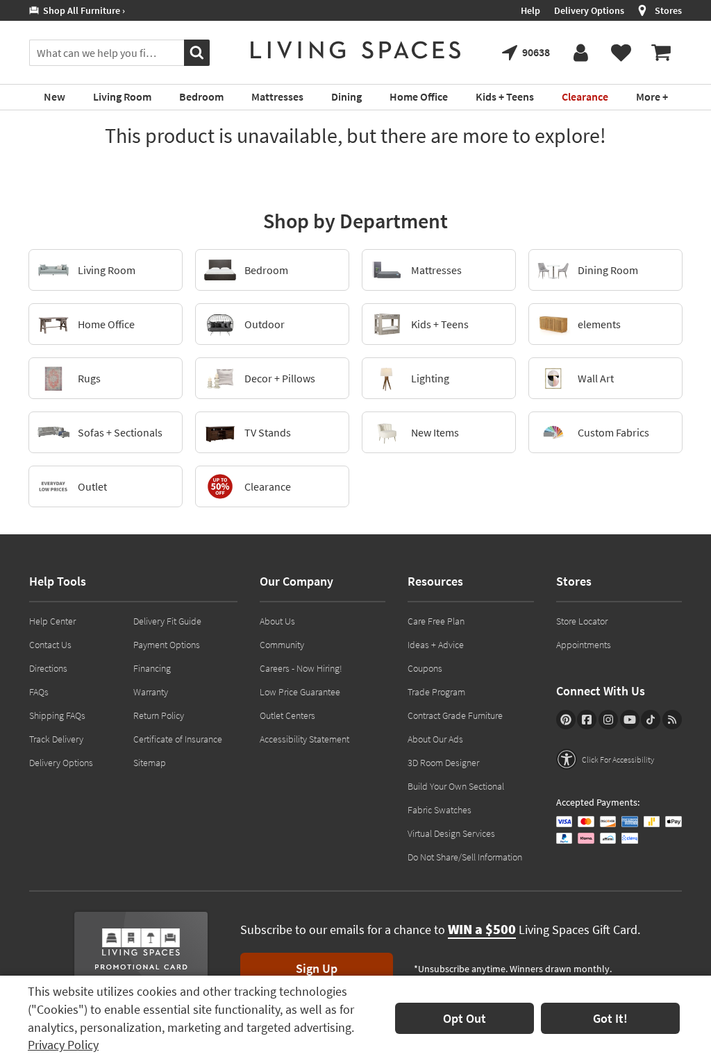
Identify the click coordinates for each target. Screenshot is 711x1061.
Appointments (583, 644)
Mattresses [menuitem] (277, 96)
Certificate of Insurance (177, 739)
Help (530, 10)
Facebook (586, 719)
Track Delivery (56, 739)
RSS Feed (672, 719)
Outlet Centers (287, 715)
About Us (277, 621)
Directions (48, 668)
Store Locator (582, 621)
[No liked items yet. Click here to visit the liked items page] (620, 53)
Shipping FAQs (57, 715)
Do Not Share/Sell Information (465, 857)
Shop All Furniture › (82, 10)
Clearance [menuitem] (585, 96)
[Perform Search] (197, 53)
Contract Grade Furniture (455, 715)
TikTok (650, 719)
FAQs (39, 692)
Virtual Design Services (451, 833)
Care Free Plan (436, 621)
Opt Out (464, 1018)
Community (282, 644)
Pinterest (566, 719)
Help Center (52, 621)
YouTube (629, 719)
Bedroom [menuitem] (201, 96)
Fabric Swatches (439, 810)
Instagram (608, 719)
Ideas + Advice (436, 644)
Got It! (610, 1018)
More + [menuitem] (652, 96)
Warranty (150, 692)
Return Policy (158, 715)
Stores (668, 10)
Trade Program (436, 692)
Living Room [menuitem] (122, 96)
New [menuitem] (54, 96)
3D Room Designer (443, 762)
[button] (605, 759)
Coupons (425, 668)
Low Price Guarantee (300, 692)
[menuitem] (661, 53)
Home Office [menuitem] (419, 96)
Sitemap (149, 762)
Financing (152, 668)
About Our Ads (435, 739)
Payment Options (166, 644)
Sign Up (316, 968)
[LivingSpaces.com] (355, 50)
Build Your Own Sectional (456, 786)
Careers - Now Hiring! (301, 668)
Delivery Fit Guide (167, 621)
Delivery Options (589, 10)
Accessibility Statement (304, 739)
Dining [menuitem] (346, 96)
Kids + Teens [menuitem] (505, 96)
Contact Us (50, 644)
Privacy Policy (63, 1045)
